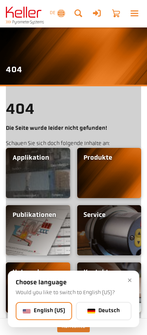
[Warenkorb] (116, 13)
